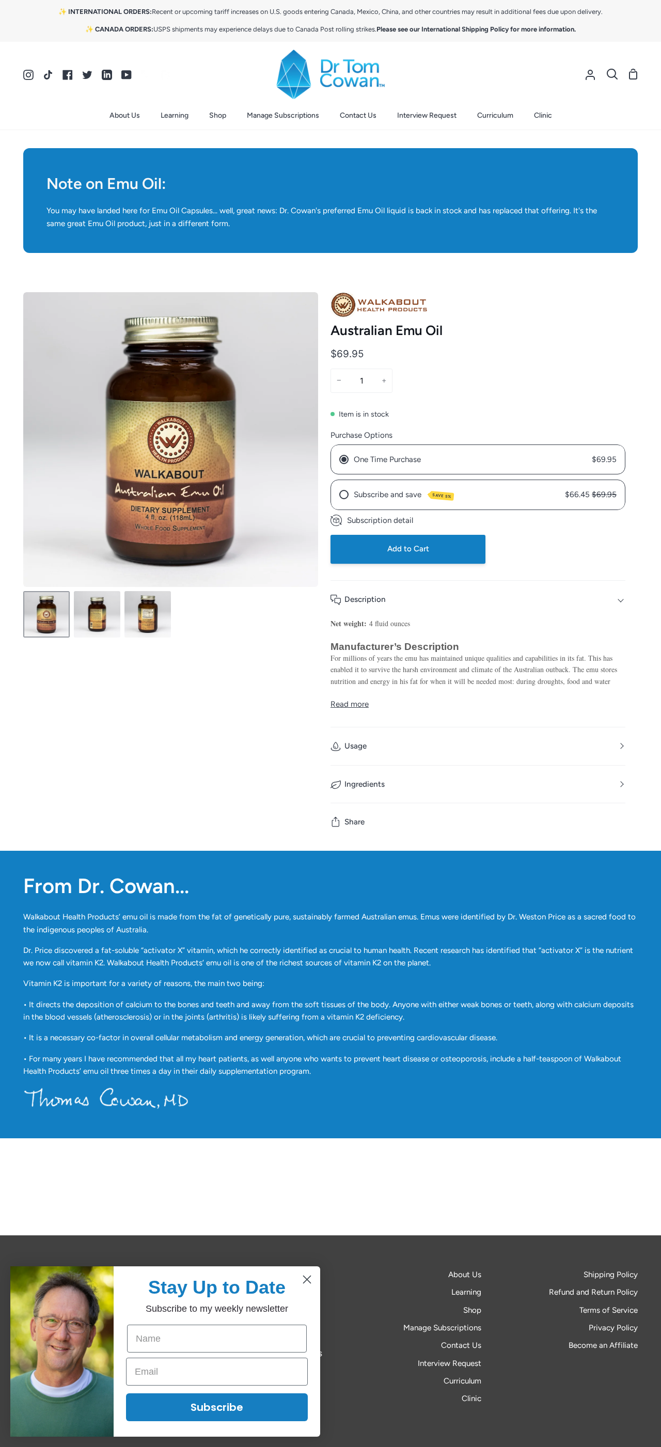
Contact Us (461, 1345)
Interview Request (449, 1363)
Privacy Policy (613, 1327)
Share (354, 821)
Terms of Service (608, 1310)
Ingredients (364, 784)
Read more (349, 704)
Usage (355, 746)
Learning (466, 1292)
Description (365, 599)
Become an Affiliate (603, 1345)
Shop (472, 1310)
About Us (464, 1274)
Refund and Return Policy (593, 1292)
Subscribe (217, 1407)
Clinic (471, 1398)
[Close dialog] (307, 1279)
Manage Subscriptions (442, 1327)
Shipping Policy (611, 1274)
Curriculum (462, 1381)
